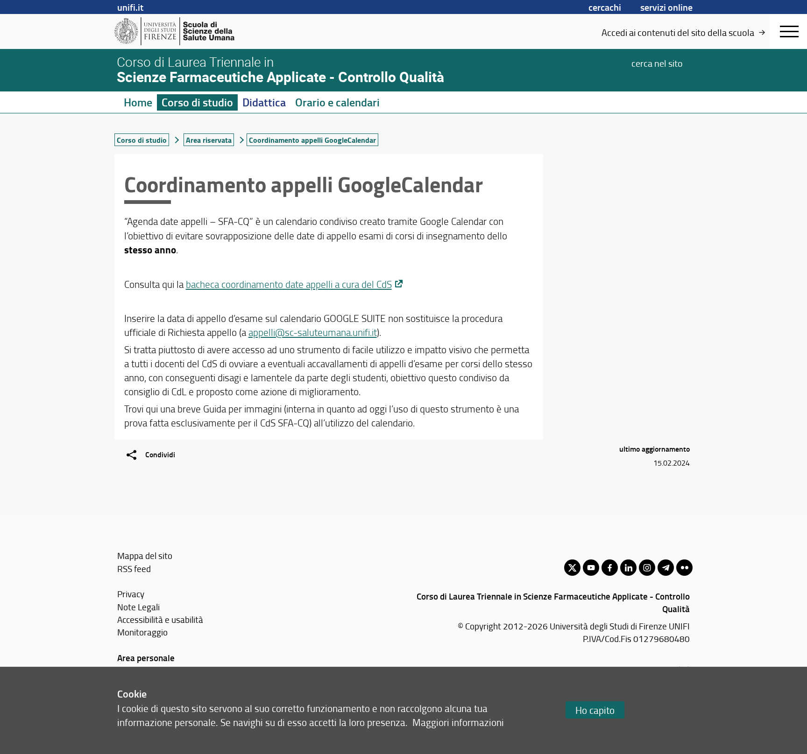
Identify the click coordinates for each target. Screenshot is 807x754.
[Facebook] (610, 567)
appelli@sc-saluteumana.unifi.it (312, 332)
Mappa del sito (144, 555)
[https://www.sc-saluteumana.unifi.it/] (186, 31)
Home (138, 102)
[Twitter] (572, 567)
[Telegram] (666, 567)
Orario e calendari (337, 102)
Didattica (264, 102)
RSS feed (134, 568)
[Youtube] (591, 567)
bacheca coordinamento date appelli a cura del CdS (289, 284)
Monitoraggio (142, 632)
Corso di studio (197, 102)
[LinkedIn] (628, 567)
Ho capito (595, 710)
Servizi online (666, 7)
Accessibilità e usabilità (160, 619)
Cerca (657, 62)
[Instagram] (647, 567)
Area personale (146, 657)
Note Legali (138, 606)
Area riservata (209, 139)
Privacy (130, 593)
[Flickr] (684, 567)
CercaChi (604, 7)
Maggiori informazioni (458, 722)
